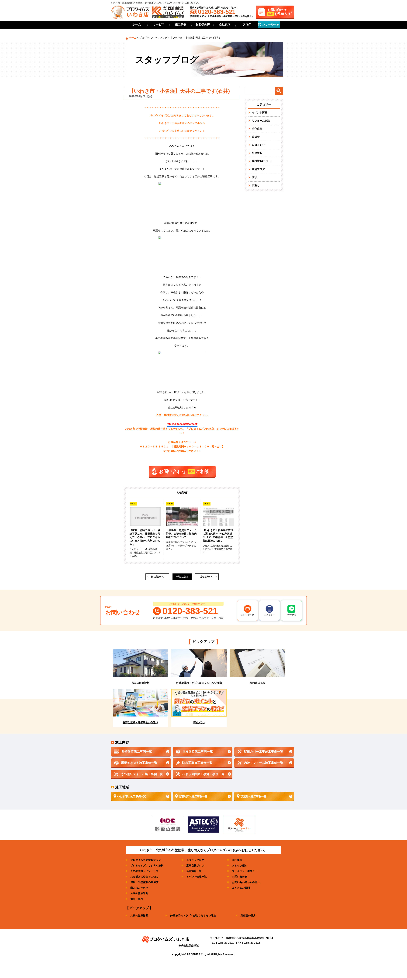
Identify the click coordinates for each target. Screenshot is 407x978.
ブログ (246, 24)
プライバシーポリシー (244, 871)
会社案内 (225, 24)
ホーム (136, 24)
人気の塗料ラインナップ (144, 871)
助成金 (256, 136)
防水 (254, 177)
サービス (158, 24)
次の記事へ (206, 576)
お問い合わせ (239, 876)
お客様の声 (203, 24)
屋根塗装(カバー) (261, 161)
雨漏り (256, 185)
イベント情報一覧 (196, 876)
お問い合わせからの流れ (246, 882)
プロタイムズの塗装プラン (145, 860)
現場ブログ (258, 169)
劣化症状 (257, 128)
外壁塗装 (257, 153)
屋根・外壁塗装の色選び (144, 882)
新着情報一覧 (194, 871)
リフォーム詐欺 (261, 120)
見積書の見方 (248, 915)
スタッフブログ (158, 37)
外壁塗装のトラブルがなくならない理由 (193, 915)
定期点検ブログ (195, 865)
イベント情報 (259, 112)
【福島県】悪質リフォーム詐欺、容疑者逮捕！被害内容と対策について (181, 534)
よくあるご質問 (241, 887)
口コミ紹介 (258, 145)
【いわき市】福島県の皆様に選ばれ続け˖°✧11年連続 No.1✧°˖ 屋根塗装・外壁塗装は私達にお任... (218, 535)
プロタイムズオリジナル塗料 (146, 865)
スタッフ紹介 (239, 865)
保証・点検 (136, 899)
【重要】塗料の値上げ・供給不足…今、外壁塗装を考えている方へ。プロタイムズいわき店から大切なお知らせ (145, 537)
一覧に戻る (182, 576)
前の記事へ (157, 576)
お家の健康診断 (139, 893)
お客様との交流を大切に (144, 876)
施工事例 (180, 24)
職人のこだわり (139, 887)
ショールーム (270, 24)
